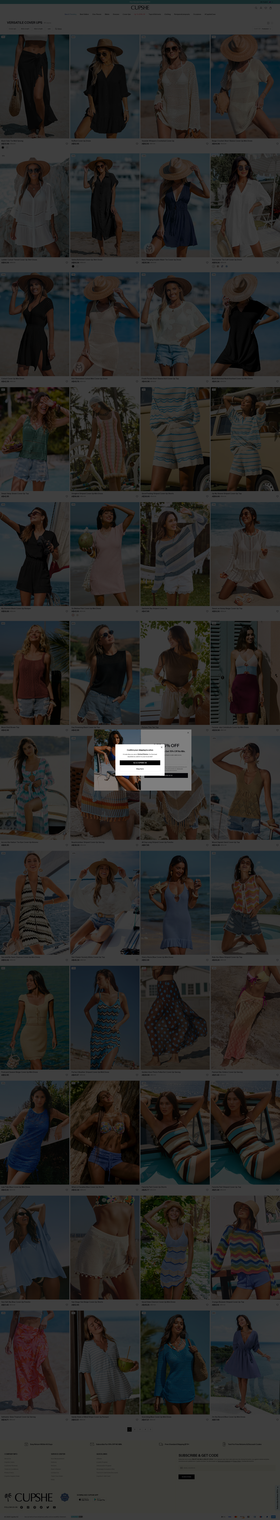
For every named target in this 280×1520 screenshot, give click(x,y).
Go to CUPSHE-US (140, 763)
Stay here (140, 769)
